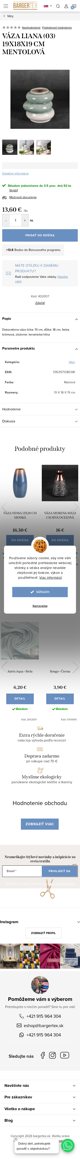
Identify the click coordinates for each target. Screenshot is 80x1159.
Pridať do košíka (40, 235)
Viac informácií (50, 577)
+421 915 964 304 (43, 1016)
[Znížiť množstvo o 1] (6, 220)
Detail (20, 698)
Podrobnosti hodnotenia (57, 27)
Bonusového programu (44, 250)
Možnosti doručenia (22, 197)
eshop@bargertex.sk (43, 1025)
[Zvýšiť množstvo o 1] (24, 220)
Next (76, 507)
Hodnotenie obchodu (40, 803)
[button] (67, 1145)
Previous (4, 507)
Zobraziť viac (40, 824)
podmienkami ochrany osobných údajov (51, 886)
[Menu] (6, 6)
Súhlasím (43, 592)
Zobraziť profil (43, 933)
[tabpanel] (20, 513)
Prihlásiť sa (59, 871)
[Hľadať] (58, 6)
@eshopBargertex (65, 1056)
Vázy (72, 362)
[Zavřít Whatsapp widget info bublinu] (15, 1139)
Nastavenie (40, 606)
